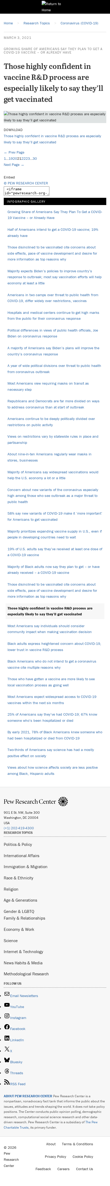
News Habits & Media (23, 962)
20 (15, 158)
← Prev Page (14, 152)
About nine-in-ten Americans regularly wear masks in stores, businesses (49, 457)
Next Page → (14, 164)
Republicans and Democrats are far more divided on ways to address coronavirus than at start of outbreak (53, 404)
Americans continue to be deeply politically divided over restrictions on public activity (51, 421)
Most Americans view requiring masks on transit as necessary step (48, 386)
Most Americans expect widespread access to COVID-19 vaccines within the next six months (51, 699)
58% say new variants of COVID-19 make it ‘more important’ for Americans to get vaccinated (54, 516)
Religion (11, 889)
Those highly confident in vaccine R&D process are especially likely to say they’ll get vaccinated (49, 611)
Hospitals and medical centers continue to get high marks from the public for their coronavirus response (53, 315)
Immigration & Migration (26, 866)
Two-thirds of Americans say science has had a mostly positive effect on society (50, 752)
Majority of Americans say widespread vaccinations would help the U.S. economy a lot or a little (53, 475)
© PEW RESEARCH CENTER (26, 183)
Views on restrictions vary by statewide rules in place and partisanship (53, 439)
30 (35, 158)
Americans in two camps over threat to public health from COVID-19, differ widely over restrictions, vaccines (52, 297)
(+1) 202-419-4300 (19, 828)
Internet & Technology (23, 951)
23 (28, 158)
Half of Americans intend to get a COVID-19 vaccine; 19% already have (52, 232)
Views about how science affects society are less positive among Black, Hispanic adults (52, 770)
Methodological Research (26, 973)
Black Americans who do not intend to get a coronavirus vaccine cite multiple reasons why (51, 664)
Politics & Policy (18, 844)
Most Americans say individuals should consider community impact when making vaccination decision (49, 628)
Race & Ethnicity (18, 877)
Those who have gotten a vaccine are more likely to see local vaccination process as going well (51, 681)
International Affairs (21, 855)
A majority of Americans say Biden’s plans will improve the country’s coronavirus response (53, 350)
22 (23, 158)
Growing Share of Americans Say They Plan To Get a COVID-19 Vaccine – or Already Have (53, 51)
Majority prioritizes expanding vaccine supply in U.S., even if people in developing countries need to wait (54, 534)
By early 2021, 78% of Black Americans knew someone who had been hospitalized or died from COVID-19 (54, 735)
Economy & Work (19, 929)
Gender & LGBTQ (19, 911)
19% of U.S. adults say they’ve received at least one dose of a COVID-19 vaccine (54, 551)
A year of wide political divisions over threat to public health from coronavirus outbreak (54, 368)
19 (11, 158)
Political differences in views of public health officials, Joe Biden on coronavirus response (52, 333)
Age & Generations (20, 900)
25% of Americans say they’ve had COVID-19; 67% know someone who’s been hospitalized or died (52, 717)
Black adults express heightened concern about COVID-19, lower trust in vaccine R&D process (54, 646)
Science (11, 940)
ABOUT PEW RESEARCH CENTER (28, 1096)
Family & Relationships (24, 918)
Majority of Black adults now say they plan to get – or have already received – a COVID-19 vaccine (53, 569)
